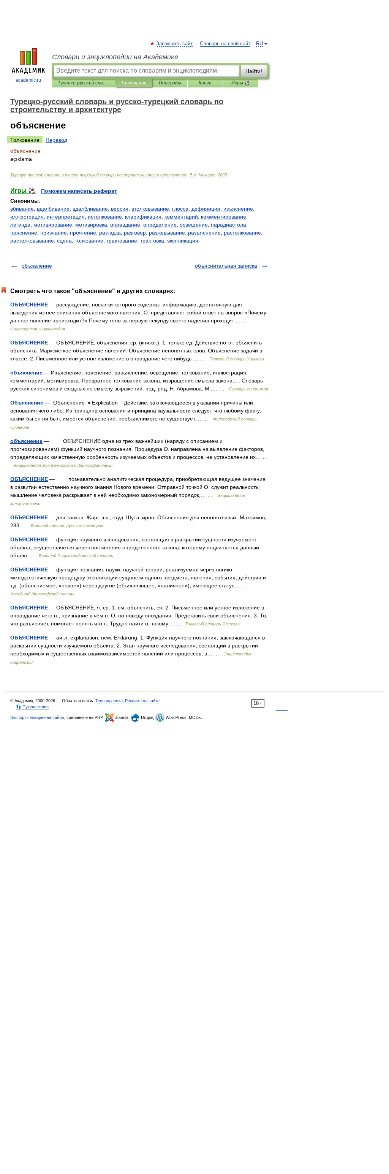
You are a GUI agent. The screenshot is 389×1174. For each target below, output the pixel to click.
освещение (194, 225)
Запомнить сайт (175, 43)
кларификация (143, 217)
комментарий (181, 217)
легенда (20, 225)
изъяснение (238, 209)
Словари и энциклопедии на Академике (115, 57)
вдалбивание (53, 209)
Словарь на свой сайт (225, 43)
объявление (37, 266)
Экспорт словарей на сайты (37, 717)
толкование (89, 241)
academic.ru (28, 80)
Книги (205, 83)
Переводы (170, 83)
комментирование (223, 217)
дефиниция (205, 209)
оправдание (125, 225)
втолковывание (150, 209)
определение (160, 225)
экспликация (182, 241)
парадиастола (228, 225)
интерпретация (66, 217)
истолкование (105, 217)
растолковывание (32, 241)
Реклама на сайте (142, 700)
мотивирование (52, 225)
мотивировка (91, 225)
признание (53, 233)
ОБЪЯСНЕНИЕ (29, 304)
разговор (135, 233)
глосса (180, 209)
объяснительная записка (226, 266)
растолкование (242, 233)
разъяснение (204, 233)
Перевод (56, 140)
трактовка (152, 241)
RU (259, 43)
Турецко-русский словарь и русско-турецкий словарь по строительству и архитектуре (83, 83)
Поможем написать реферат (79, 191)
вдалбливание (90, 209)
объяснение (26, 373)
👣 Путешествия (32, 706)
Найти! (253, 71)
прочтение (83, 233)
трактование (121, 241)
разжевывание (167, 233)
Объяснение (26, 403)
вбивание (22, 209)
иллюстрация (27, 217)
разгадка (110, 233)
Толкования (133, 83)
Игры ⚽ (240, 83)
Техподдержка (109, 700)
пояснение (23, 233)
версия (119, 209)
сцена (64, 241)
